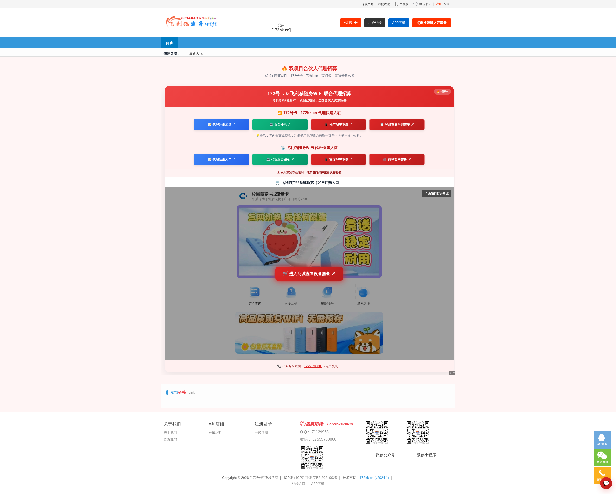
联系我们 (170, 440)
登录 (447, 4)
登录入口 (298, 484)
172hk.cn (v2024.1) (374, 478)
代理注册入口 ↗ (222, 159)
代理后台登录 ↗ (280, 159)
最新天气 (196, 53)
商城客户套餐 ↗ (397, 159)
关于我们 (170, 432)
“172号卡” (257, 478)
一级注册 (261, 432)
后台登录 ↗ (280, 124)
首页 (170, 43)
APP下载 (317, 484)
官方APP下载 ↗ (338, 159)
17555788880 (313, 366)
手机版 (404, 4)
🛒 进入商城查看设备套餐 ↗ (309, 273)
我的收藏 (384, 4)
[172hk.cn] (281, 30)
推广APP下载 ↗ (338, 124)
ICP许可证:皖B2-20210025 (316, 478)
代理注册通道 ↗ (222, 124)
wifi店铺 (215, 432)
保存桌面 (367, 4)
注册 (439, 4)
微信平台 (425, 4)
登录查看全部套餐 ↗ (397, 124)
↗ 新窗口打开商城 (437, 193)
